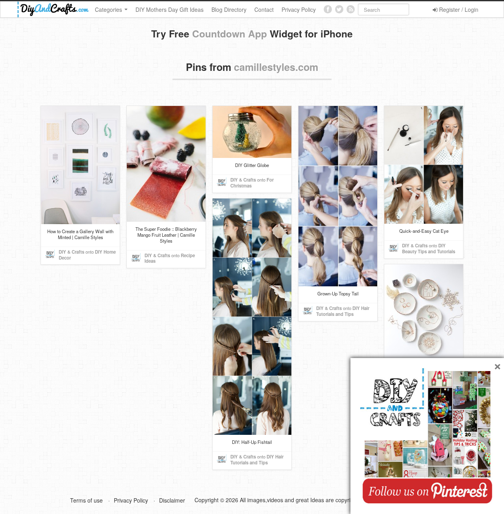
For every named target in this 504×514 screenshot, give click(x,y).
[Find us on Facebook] (328, 9)
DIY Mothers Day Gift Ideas (169, 9)
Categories (109, 9)
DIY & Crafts (71, 252)
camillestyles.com (276, 67)
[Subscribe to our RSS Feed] (350, 9)
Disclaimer (172, 500)
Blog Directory (228, 9)
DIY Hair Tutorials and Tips (342, 311)
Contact (264, 9)
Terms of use (86, 500)
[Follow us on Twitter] (339, 9)
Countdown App (229, 33)
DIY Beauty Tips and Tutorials (428, 248)
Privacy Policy (299, 9)
